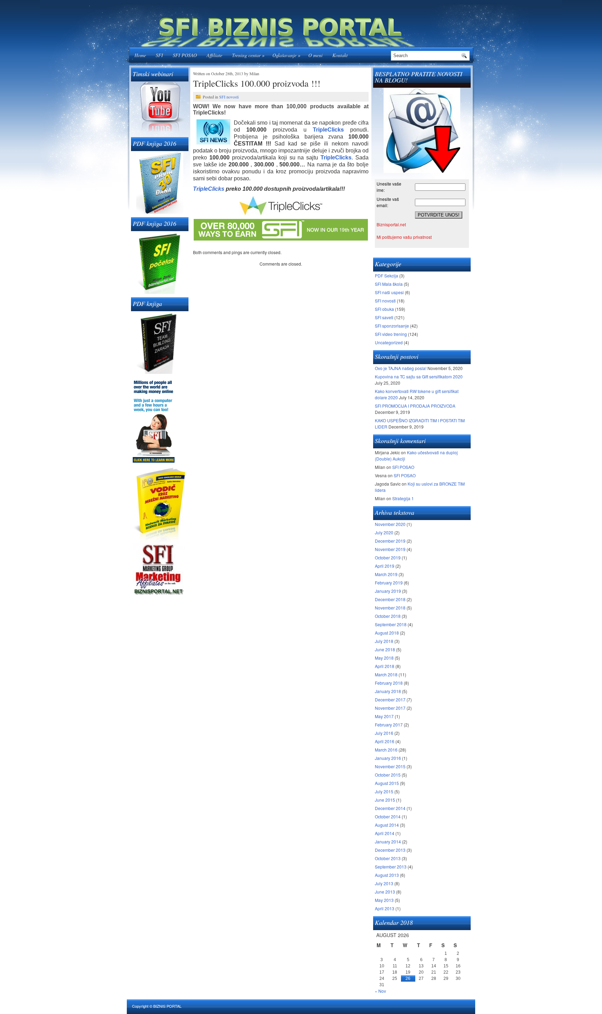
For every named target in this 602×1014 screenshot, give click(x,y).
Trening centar (248, 55)
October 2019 (388, 557)
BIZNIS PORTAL (167, 1006)
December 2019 (390, 541)
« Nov (380, 991)
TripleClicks (208, 189)
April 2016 (384, 741)
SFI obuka (384, 309)
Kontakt (340, 55)
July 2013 (384, 883)
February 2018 (389, 683)
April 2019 (384, 566)
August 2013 (387, 875)
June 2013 (385, 892)
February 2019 (389, 582)
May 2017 (384, 716)
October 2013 (388, 858)
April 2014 (384, 833)
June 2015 (385, 800)
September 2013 (391, 867)
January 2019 (388, 591)
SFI (159, 55)
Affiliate (214, 55)
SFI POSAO (185, 55)
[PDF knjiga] (160, 342)
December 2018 (390, 599)
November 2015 (390, 766)
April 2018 (384, 666)
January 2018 (388, 691)
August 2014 (387, 825)
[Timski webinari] (160, 107)
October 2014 (388, 816)
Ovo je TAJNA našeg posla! (400, 368)
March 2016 (386, 750)
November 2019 (390, 549)
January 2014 (388, 841)
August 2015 (387, 783)
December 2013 (390, 850)
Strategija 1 (403, 498)
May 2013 (384, 900)
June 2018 (385, 649)
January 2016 (388, 758)
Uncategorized (389, 342)
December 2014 (390, 808)
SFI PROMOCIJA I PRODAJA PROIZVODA (415, 406)
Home (140, 55)
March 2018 (386, 674)
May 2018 (384, 658)
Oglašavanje (286, 55)
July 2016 (384, 733)
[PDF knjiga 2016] (160, 182)
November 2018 (390, 608)
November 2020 (390, 524)
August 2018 (387, 633)
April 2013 (384, 908)
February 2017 (389, 725)
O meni (315, 55)
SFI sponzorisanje (392, 326)
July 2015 (384, 791)
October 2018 (388, 616)
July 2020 (384, 532)
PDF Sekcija (386, 275)
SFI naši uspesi (389, 292)
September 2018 (391, 624)
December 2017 (390, 699)
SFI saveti (384, 317)
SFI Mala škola (389, 284)
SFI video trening (391, 334)
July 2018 (384, 641)
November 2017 (390, 708)
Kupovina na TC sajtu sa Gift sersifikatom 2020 (419, 376)
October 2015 (388, 775)
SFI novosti (229, 97)
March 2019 (386, 574)
